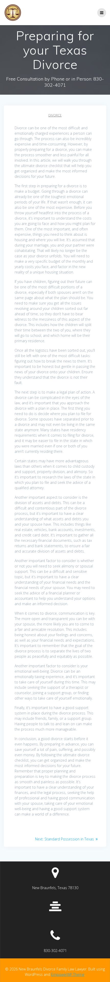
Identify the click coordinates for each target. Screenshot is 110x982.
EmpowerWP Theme (67, 974)
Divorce (55, 115)
